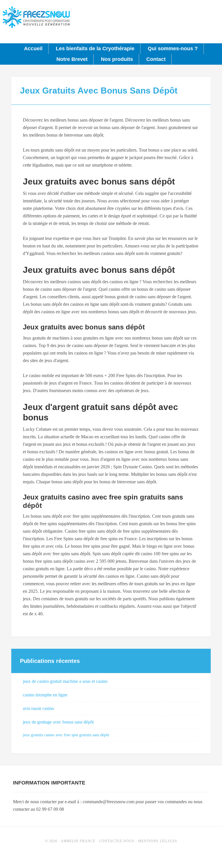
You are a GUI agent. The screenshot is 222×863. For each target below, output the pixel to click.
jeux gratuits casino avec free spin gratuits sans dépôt (66, 735)
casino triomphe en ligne (45, 694)
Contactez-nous (116, 841)
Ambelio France (78, 841)
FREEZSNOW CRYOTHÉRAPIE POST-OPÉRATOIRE (36, 17)
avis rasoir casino (38, 708)
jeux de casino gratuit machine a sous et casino (65, 681)
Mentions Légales (157, 841)
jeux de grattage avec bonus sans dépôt (58, 722)
